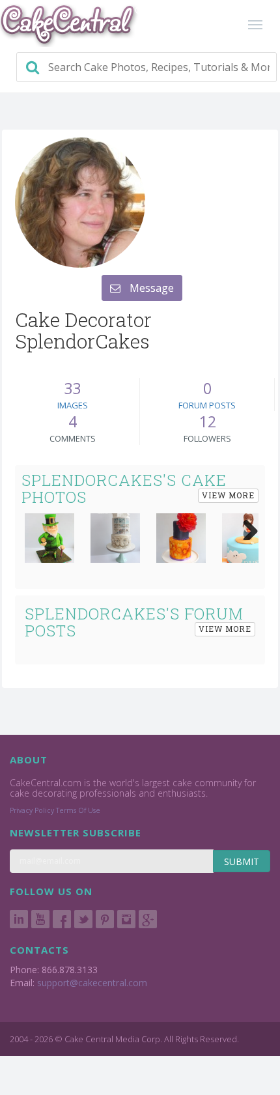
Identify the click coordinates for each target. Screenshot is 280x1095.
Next (245, 527)
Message (150, 288)
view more (228, 495)
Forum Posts (207, 405)
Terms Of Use (78, 810)
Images (72, 405)
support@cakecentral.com (92, 982)
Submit (241, 861)
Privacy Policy (32, 810)
